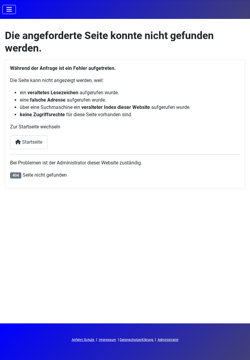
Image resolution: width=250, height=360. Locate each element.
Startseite (31, 142)
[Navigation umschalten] (9, 9)
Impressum (107, 340)
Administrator (168, 340)
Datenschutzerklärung (137, 340)
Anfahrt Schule (83, 340)
